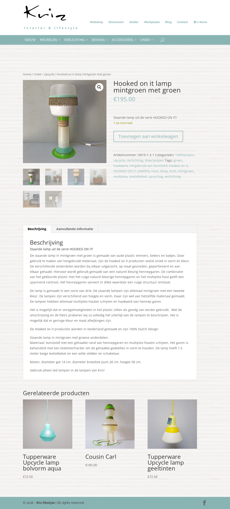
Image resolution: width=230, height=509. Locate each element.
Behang (98, 40)
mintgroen (186, 171)
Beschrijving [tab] (37, 229)
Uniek (145, 40)
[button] (99, 87)
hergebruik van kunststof (148, 166)
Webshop (96, 22)
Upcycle (49, 74)
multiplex (120, 176)
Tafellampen (184, 155)
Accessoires (122, 40)
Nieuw (30, 40)
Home (27, 74)
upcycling (155, 176)
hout (154, 171)
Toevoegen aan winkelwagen (148, 136)
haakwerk (120, 166)
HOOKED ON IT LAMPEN (131, 171)
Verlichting (74, 40)
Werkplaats (152, 22)
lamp (164, 171)
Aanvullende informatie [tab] (74, 229)
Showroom (116, 22)
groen (178, 160)
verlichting (173, 176)
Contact (182, 22)
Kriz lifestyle (45, 503)
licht (173, 171)
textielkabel (138, 176)
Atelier (134, 22)
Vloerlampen (154, 160)
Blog (168, 22)
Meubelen (48, 40)
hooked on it (178, 166)
